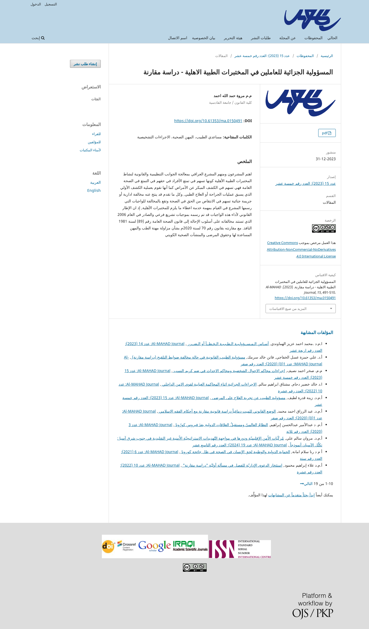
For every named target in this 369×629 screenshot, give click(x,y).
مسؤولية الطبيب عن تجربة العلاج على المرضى (248, 397)
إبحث (36, 37)
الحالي (332, 37)
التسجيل (51, 4)
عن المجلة (287, 37)
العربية (95, 182)
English (94, 190)
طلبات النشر (261, 37)
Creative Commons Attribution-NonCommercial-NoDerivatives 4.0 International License (301, 249)
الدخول (36, 4)
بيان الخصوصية (203, 37)
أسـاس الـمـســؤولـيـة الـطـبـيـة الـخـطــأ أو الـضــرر (228, 343)
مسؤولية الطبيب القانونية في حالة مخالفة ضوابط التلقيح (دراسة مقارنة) (188, 357)
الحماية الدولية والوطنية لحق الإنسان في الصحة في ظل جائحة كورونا (235, 451)
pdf (325, 133)
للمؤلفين (94, 141)
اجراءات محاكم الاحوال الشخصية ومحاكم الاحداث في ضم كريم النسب (229, 370)
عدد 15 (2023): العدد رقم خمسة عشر (262, 55)
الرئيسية (327, 55)
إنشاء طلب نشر (85, 63)
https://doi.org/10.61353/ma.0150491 (208, 120)
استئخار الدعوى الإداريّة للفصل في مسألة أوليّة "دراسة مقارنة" (232, 465)
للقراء (96, 133)
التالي (308, 483)
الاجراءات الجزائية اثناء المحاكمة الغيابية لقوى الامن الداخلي (209, 384)
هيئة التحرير (233, 37)
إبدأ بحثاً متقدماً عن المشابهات (291, 494)
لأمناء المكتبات (90, 150)
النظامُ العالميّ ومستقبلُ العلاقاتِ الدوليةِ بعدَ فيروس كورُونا (221, 424)
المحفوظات (313, 37)
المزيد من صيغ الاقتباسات (288, 308)
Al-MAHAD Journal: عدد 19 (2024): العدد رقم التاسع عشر (239, 444)
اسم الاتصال (177, 37)
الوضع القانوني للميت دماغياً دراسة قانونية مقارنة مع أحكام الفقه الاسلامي (217, 411)
